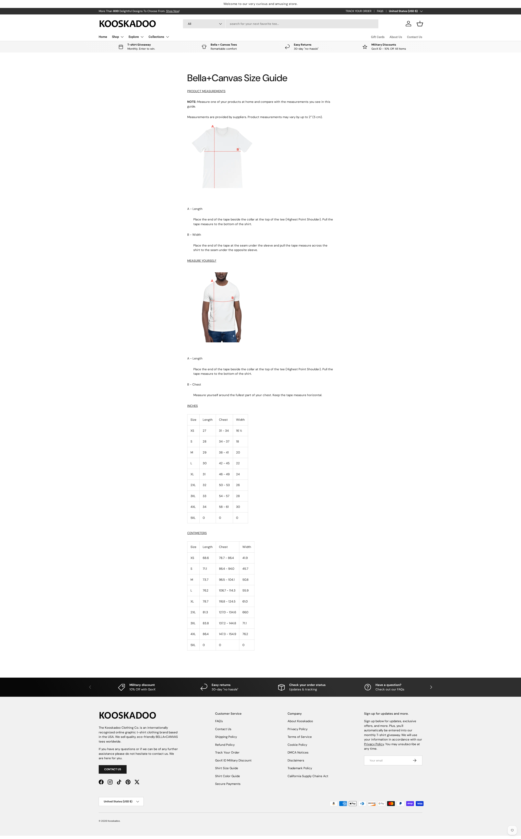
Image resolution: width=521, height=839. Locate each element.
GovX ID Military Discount (233, 760)
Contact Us (414, 37)
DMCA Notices (298, 752)
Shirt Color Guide (227, 776)
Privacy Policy (298, 729)
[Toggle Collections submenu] (167, 36)
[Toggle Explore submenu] (142, 36)
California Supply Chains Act (308, 776)
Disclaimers (296, 760)
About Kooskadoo (300, 721)
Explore (134, 37)
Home (103, 37)
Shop (115, 37)
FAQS (380, 11)
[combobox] (281, 23)
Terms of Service (300, 737)
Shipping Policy (226, 737)
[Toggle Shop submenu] (122, 36)
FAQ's (219, 721)
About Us (396, 37)
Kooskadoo (114, 820)
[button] (419, 23)
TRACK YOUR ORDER (358, 11)
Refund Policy (225, 745)
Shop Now (172, 11)
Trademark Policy (300, 768)
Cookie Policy (297, 745)
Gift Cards (378, 37)
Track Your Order (227, 752)
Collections (156, 37)
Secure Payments (228, 784)
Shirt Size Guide (226, 768)
